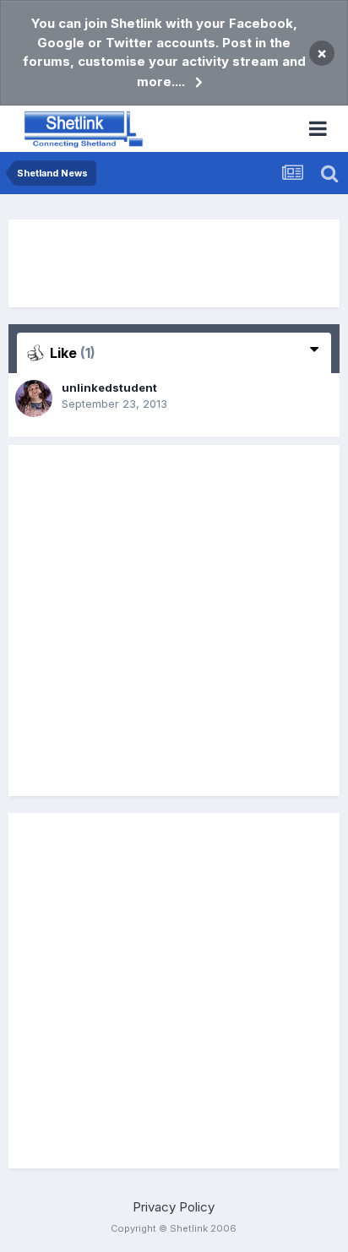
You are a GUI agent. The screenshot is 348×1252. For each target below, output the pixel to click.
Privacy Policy (174, 1207)
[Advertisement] (174, 263)
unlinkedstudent (109, 387)
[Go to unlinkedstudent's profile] (33, 398)
